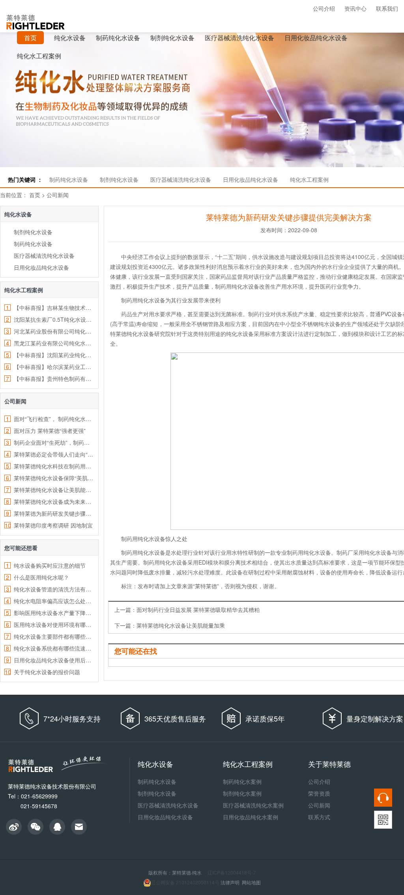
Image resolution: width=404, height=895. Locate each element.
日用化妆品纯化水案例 (250, 817)
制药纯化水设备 (118, 37)
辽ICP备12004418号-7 (232, 872)
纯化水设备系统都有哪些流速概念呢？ (54, 648)
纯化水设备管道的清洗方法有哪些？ (54, 589)
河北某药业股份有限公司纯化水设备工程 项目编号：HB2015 (54, 331)
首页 (34, 195)
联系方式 (319, 817)
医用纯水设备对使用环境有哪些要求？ (54, 624)
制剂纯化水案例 (242, 793)
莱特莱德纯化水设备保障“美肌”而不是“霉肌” (54, 478)
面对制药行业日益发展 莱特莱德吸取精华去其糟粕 (198, 609)
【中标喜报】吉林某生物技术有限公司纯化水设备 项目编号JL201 (54, 307)
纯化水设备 (70, 37)
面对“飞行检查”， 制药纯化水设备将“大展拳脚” (54, 419)
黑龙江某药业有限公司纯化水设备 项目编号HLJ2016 (54, 343)
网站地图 (251, 882)
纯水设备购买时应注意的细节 (50, 565)
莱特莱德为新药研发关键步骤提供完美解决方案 (54, 513)
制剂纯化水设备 (172, 37)
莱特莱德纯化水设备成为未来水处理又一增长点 (54, 501)
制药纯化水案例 (242, 781)
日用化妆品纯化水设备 (316, 37)
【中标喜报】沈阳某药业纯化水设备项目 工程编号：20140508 (54, 355)
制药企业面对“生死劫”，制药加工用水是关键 (54, 442)
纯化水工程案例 (39, 55)
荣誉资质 (319, 793)
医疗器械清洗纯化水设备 (239, 37)
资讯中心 (355, 8)
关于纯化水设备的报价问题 (47, 672)
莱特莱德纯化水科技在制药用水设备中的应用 (54, 466)
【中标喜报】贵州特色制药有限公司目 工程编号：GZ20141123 (54, 378)
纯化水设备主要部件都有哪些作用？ (54, 636)
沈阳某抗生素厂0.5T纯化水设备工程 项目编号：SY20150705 (54, 319)
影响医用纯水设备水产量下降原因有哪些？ (54, 613)
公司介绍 (324, 8)
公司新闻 (58, 195)
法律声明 (230, 882)
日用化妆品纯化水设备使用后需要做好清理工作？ (54, 660)
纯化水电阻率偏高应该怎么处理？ (54, 601)
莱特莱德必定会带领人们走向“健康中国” (54, 454)
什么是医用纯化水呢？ (41, 577)
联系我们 (387, 8)
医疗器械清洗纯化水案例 (253, 805)
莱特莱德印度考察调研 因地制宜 (53, 525)
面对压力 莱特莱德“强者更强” (50, 430)
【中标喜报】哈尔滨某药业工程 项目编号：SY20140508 (54, 367)
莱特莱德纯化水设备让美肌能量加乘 (54, 490)
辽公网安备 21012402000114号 (185, 882)
